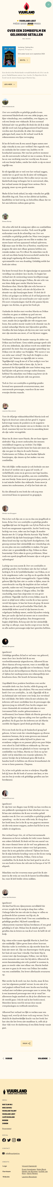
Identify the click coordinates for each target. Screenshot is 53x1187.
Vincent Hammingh (29, 1166)
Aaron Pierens (32, 1173)
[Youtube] (19, 1140)
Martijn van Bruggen (30, 1171)
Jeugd (30, 24)
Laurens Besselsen (29, 1177)
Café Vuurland (8, 1117)
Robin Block (41, 1169)
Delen (25, 1043)
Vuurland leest (8, 1114)
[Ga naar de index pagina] (26, 14)
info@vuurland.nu (13, 1153)
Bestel (22, 60)
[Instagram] (14, 1140)
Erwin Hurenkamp (29, 1169)
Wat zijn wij (7, 1104)
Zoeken (5, 1123)
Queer (23, 24)
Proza (37, 24)
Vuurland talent (9, 1111)
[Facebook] (4, 1140)
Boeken (5, 1120)
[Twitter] (9, 1140)
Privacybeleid (6, 1129)
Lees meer (8, 84)
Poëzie (16, 24)
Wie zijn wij (7, 1108)
